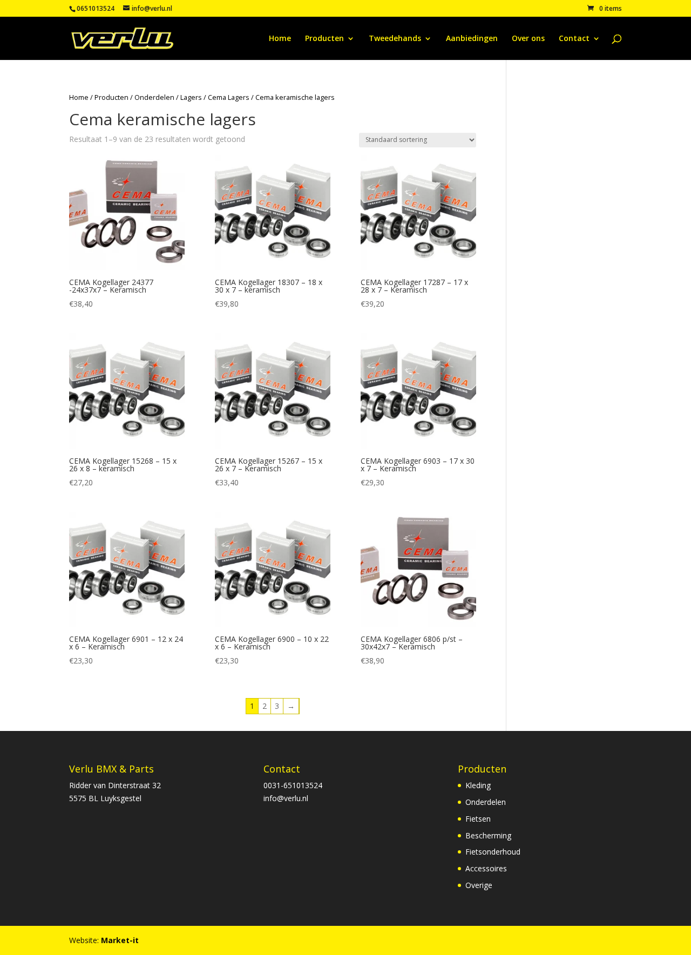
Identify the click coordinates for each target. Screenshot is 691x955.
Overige (478, 885)
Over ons (528, 39)
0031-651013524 (292, 785)
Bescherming (488, 835)
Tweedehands (395, 39)
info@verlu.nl (285, 798)
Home (280, 39)
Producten (324, 39)
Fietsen (478, 819)
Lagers (191, 97)
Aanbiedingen (472, 39)
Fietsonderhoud (492, 851)
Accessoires (486, 868)
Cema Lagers (228, 97)
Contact (574, 39)
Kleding (478, 785)
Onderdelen (154, 97)
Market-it (120, 940)
